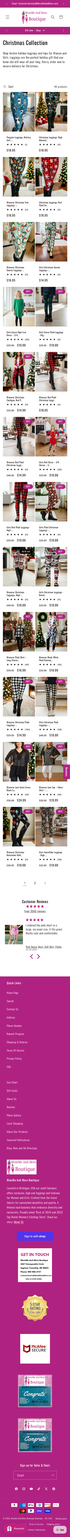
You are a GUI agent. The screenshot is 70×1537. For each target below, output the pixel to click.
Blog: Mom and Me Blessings (22, 1148)
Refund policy (61, 1518)
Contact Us (13, 1009)
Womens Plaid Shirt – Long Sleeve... (17, 658)
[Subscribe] (52, 1475)
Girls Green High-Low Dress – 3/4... (16, 334)
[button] (7, 17)
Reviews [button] (67, 771)
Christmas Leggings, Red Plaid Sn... (50, 204)
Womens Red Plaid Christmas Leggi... (47, 399)
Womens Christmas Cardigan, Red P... (15, 399)
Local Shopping (15, 1123)
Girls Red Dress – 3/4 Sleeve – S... (49, 464)
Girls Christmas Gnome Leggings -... (49, 269)
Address (11, 1017)
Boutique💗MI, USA (43, 1518)
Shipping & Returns (17, 1042)
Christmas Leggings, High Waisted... (50, 139)
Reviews (11, 1107)
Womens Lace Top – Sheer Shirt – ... (51, 788)
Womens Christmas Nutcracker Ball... (15, 854)
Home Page (12, 993)
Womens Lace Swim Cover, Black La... (19, 788)
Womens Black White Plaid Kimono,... (49, 658)
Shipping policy (53, 1524)
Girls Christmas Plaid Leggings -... (48, 724)
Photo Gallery (14, 1115)
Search (10, 1001)
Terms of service (36, 1524)
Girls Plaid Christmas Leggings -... (48, 528)
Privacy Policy (14, 1058)
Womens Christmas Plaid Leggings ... (18, 724)
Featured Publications (18, 1140)
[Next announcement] (63, 3)
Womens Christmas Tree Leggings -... (18, 204)
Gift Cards (12, 1090)
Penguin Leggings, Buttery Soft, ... (19, 139)
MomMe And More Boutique (22, 1518)
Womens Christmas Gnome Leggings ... (15, 269)
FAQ (9, 1067)
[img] (35, 906)
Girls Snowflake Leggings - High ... (50, 854)
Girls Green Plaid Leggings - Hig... (51, 334)
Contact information (36, 1529)
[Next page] (45, 883)
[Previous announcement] (6, 3)
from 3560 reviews (35, 911)
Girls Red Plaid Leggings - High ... (18, 528)
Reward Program (15, 1034)
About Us (11, 1099)
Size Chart (12, 1082)
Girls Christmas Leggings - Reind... (51, 594)
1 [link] (24, 883)
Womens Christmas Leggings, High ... (15, 594)
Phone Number (14, 1025)
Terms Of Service (15, 1050)
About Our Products (17, 1131)
